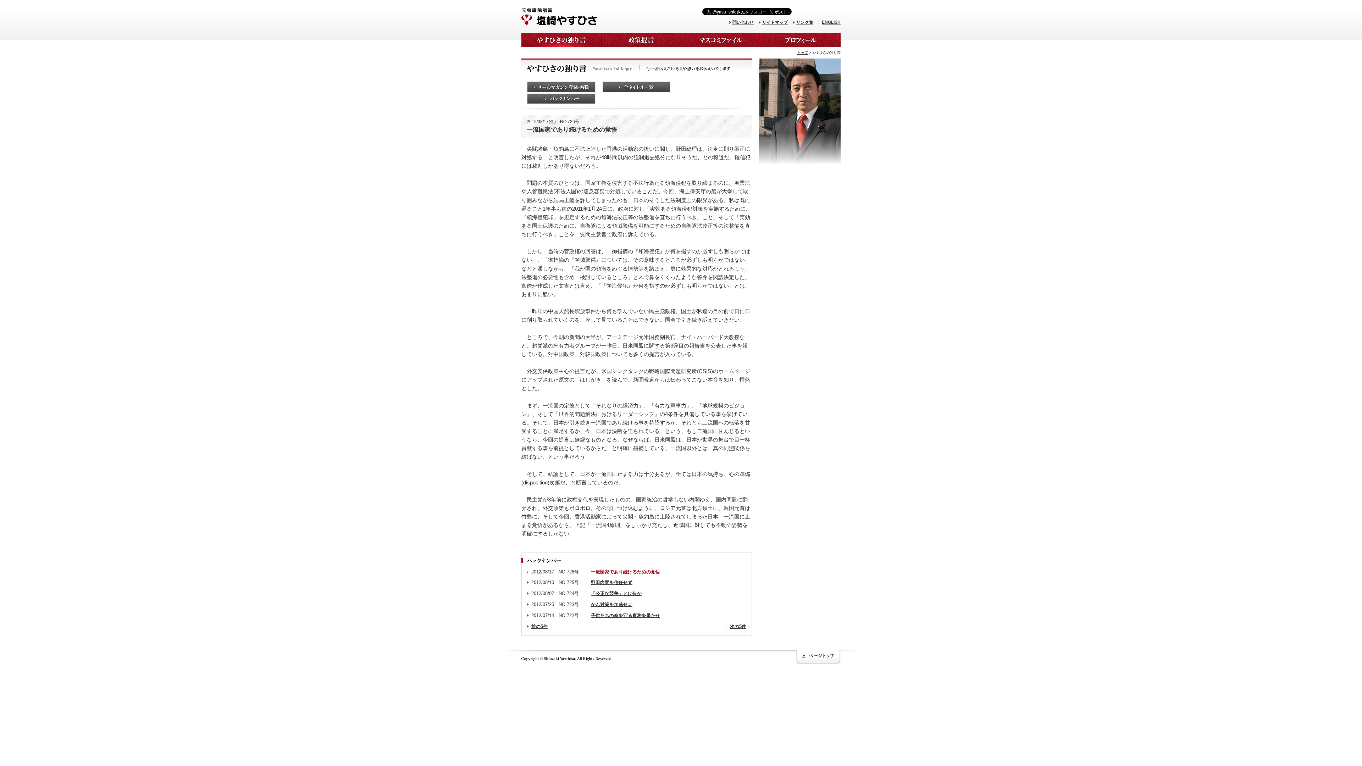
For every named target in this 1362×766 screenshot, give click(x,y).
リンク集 (804, 22)
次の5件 (738, 626)
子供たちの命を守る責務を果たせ (625, 615)
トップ (802, 53)
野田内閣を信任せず (611, 582)
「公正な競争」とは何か (616, 593)
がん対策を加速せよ (611, 604)
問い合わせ (743, 22)
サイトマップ (775, 22)
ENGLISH (831, 22)
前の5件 (539, 626)
